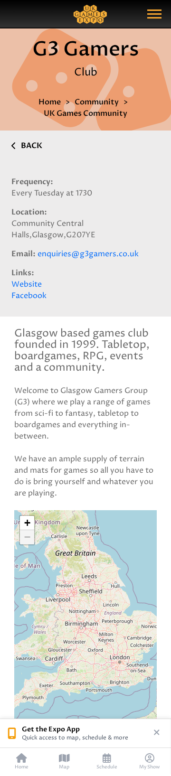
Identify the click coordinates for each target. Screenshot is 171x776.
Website (26, 284)
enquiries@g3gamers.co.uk (88, 254)
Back (31, 145)
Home (49, 102)
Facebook (29, 295)
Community (97, 102)
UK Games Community (85, 113)
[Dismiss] (157, 733)
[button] (27, 523)
